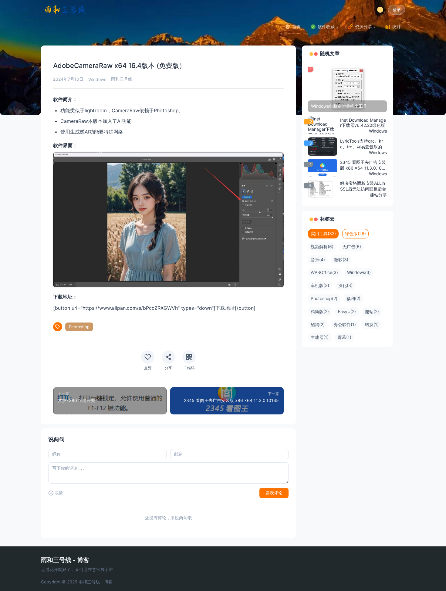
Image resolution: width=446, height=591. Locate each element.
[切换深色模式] (380, 9)
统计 (396, 26)
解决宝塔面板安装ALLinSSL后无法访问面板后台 (363, 186)
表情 (59, 493)
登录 (396, 10)
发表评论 (273, 492)
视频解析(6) (322, 246)
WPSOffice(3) (324, 272)
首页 (296, 26)
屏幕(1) (344, 337)
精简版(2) (320, 311)
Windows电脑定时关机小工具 (339, 106)
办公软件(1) (345, 324)
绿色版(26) (355, 233)
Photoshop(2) (324, 298)
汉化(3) (345, 285)
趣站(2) (372, 311)
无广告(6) (352, 246)
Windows (97, 79)
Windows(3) (359, 272)
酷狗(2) (318, 324)
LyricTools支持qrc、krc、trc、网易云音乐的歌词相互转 (363, 144)
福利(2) (353, 298)
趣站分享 (378, 194)
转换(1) (372, 324)
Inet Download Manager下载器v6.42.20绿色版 (363, 122)
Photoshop (79, 326)
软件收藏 (326, 26)
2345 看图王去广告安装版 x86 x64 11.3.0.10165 (363, 165)
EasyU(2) (347, 311)
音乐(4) (318, 259)
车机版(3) (320, 285)
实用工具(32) (323, 233)
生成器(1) (320, 337)
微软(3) (341, 259)
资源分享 (363, 26)
